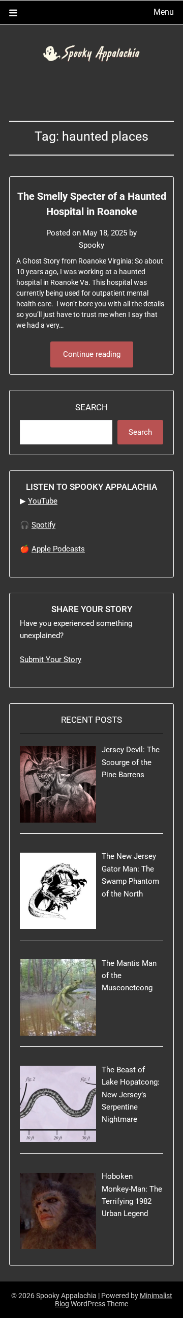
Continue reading (91, 354)
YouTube (42, 501)
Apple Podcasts (58, 548)
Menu (164, 12)
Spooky (91, 245)
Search (91, 407)
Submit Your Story (50, 659)
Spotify (43, 525)
